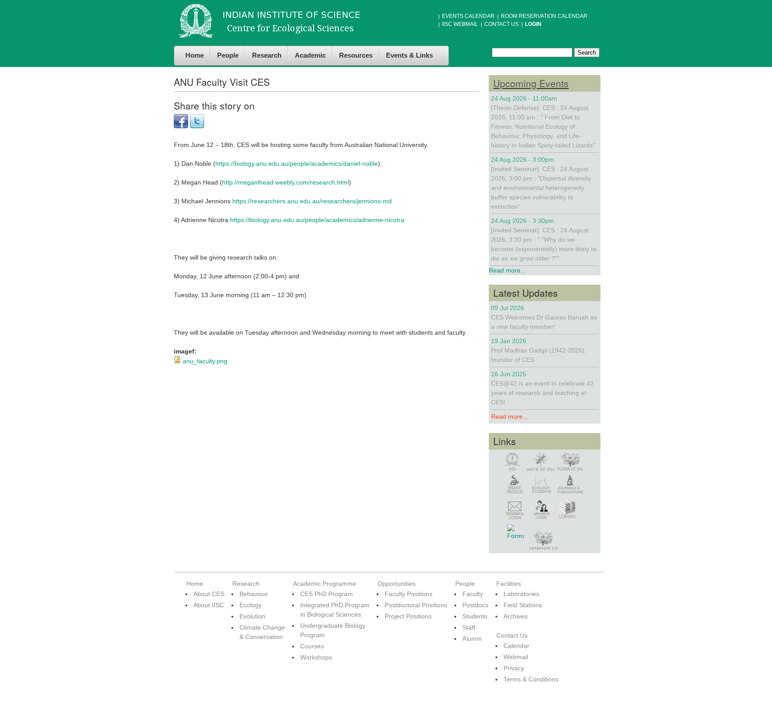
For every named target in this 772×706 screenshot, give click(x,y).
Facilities (508, 583)
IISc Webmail (460, 24)
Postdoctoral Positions (416, 605)
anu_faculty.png (205, 361)
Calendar (516, 645)
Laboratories (521, 593)
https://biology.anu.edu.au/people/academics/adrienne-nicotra (317, 219)
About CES (208, 593)
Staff (468, 627)
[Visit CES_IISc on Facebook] (181, 126)
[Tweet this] (197, 126)
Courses (312, 646)
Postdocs (475, 605)
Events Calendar (468, 16)
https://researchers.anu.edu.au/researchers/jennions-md (312, 201)
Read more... (507, 270)
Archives (515, 616)
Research (266, 55)
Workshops (316, 657)
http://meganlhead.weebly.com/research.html (285, 182)
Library (567, 508)
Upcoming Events (531, 83)
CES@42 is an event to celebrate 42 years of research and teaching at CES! (542, 393)
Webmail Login (514, 510)
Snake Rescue (514, 484)
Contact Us (501, 24)
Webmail (515, 656)
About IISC (208, 605)
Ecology (250, 605)
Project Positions (408, 616)
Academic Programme (324, 583)
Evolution (252, 616)
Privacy (513, 668)
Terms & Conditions (530, 679)
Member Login (542, 510)
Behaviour (253, 593)
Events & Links (409, 55)
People (228, 55)
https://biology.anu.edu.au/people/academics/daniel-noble (296, 163)
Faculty (472, 593)
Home (194, 55)
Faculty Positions (408, 593)
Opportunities (396, 583)
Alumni (472, 638)
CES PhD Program (326, 593)
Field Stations (522, 605)
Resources (356, 55)
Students (474, 616)
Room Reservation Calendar (544, 16)
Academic (310, 55)
